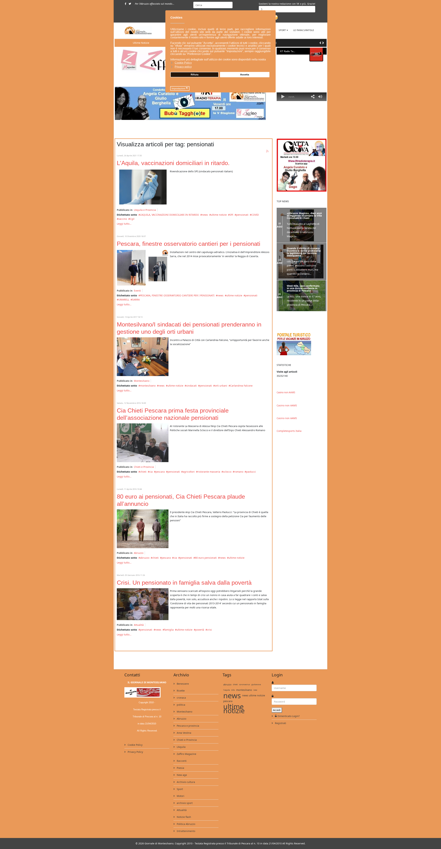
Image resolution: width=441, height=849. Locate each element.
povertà (199, 629)
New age (181, 775)
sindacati (191, 385)
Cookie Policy (134, 744)
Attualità (139, 624)
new (255, 690)
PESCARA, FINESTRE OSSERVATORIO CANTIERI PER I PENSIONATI (177, 295)
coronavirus (244, 684)
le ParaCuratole (303, 30)
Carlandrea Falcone (241, 385)
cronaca (181, 697)
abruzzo (144, 557)
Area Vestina (183, 732)
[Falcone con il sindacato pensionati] (142, 356)
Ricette (180, 690)
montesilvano (148, 385)
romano (238, 471)
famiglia (169, 629)
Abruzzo (138, 553)
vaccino (122, 218)
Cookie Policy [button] (183, 62)
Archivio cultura (185, 782)
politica (180, 704)
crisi (209, 629)
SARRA (136, 299)
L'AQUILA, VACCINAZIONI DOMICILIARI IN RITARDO (169, 214)
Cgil (132, 218)
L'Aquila (181, 746)
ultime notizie (219, 214)
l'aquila (226, 690)
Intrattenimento (185, 831)
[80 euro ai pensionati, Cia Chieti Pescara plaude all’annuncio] (142, 528)
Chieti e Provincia (144, 466)
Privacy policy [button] (183, 66)
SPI (231, 214)
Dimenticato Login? (289, 716)
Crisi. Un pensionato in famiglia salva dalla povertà (184, 582)
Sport (282, 30)
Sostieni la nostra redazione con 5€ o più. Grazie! (287, 3)
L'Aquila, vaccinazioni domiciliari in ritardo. (173, 163)
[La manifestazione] (142, 442)
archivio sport (184, 803)
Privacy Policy (135, 751)
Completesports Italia (289, 431)
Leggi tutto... (124, 223)
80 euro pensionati (206, 557)
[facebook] (125, 3)
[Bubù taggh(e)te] (194, 103)
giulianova (256, 684)
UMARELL (123, 299)
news (205, 214)
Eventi (137, 290)
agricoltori (189, 471)
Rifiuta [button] (194, 74)
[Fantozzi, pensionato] (142, 604)
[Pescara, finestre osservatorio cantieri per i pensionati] (142, 267)
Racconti (181, 760)
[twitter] (130, 3)
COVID (255, 214)
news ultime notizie (253, 695)
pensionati (242, 214)
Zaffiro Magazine (186, 754)
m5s (233, 690)
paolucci (251, 471)
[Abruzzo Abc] (302, 343)
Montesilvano (141, 380)
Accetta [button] (244, 74)
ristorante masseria (209, 471)
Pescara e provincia (187, 725)
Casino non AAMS (286, 392)
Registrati (280, 723)
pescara (160, 471)
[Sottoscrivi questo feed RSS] (267, 151)
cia (151, 471)
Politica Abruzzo (185, 824)
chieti (143, 471)
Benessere (182, 683)
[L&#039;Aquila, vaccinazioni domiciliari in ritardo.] (142, 187)
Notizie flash (183, 817)
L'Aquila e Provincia (145, 210)
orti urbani (221, 385)
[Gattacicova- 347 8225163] (302, 165)
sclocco (227, 471)
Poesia (180, 767)
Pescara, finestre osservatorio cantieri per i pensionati (188, 243)
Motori (180, 796)
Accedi (277, 710)
